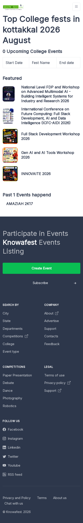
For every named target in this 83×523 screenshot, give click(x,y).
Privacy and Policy (17, 498)
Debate (8, 383)
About (49, 313)
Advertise (51, 321)
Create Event (42, 268)
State (7, 321)
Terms (42, 498)
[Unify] (13, 7)
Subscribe (40, 283)
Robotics (9, 406)
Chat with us (13, 503)
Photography (12, 398)
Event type (11, 351)
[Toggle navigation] (76, 7)
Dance (8, 390)
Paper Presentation (17, 375)
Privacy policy (55, 383)
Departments (13, 328)
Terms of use (54, 375)
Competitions (13, 336)
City (6, 313)
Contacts (51, 336)
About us (60, 498)
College (8, 344)
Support (50, 328)
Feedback (52, 344)
